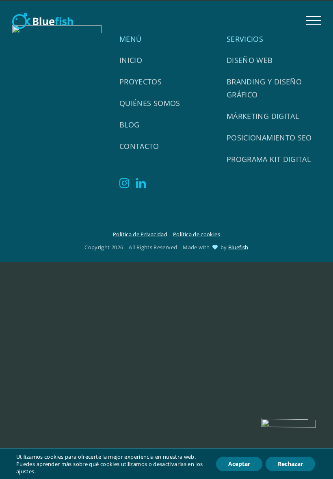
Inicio (130, 60)
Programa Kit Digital (269, 159)
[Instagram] (124, 183)
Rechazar (290, 464)
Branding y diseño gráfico (264, 88)
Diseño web (250, 60)
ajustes (25, 471)
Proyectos (140, 81)
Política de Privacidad (140, 234)
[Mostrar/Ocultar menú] (313, 21)
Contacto (139, 146)
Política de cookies (196, 234)
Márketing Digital (263, 116)
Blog (129, 124)
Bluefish (238, 247)
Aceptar (239, 464)
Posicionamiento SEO (269, 137)
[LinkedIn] (141, 183)
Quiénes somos (149, 103)
